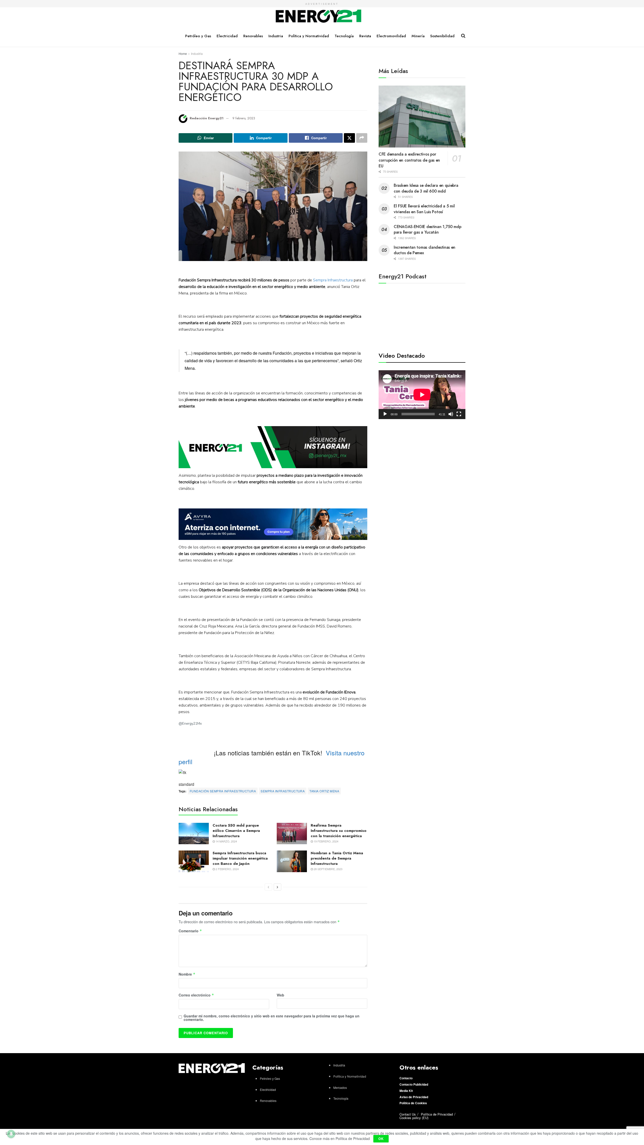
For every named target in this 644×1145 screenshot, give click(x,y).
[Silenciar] (450, 414)
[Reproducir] (385, 414)
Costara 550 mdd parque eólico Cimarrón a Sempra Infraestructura (236, 831)
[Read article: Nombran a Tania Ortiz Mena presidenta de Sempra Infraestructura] (292, 861)
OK (381, 1138)
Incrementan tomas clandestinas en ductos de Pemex (424, 250)
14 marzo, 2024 (226, 841)
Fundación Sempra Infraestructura (223, 791)
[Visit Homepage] (318, 16)
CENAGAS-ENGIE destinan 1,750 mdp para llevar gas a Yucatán (427, 229)
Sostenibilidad (442, 36)
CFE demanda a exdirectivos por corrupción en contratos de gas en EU (409, 160)
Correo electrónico (196, 995)
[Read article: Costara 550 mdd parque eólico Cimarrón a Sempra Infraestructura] (194, 833)
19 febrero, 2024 (325, 841)
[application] (422, 394)
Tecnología (344, 36)
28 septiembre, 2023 (327, 869)
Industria (275, 36)
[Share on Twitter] (349, 138)
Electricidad (227, 36)
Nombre (187, 974)
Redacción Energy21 (206, 118)
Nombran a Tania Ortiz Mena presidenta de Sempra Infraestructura (337, 858)
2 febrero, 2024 (227, 869)
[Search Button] (463, 35)
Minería (418, 36)
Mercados (340, 1087)
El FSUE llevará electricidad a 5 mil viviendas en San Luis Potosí (424, 208)
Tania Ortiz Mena (324, 791)
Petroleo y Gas (270, 1078)
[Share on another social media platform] (361, 138)
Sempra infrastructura (283, 791)
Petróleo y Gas (198, 36)
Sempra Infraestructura (333, 280)
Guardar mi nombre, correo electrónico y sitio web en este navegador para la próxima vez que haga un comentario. (271, 1017)
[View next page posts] (277, 887)
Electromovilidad (391, 36)
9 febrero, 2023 (243, 118)
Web (280, 995)
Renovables (253, 36)
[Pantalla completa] (458, 414)
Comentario (190, 931)
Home (183, 53)
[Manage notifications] (11, 1134)
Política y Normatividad (309, 36)
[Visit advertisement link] (273, 447)
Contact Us (407, 1114)
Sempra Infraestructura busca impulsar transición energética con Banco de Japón (240, 858)
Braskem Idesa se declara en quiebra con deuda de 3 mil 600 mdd (426, 188)
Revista (365, 36)
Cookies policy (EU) (413, 1117)
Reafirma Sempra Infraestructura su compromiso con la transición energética (339, 831)
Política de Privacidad (437, 1114)
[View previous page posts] (268, 887)
